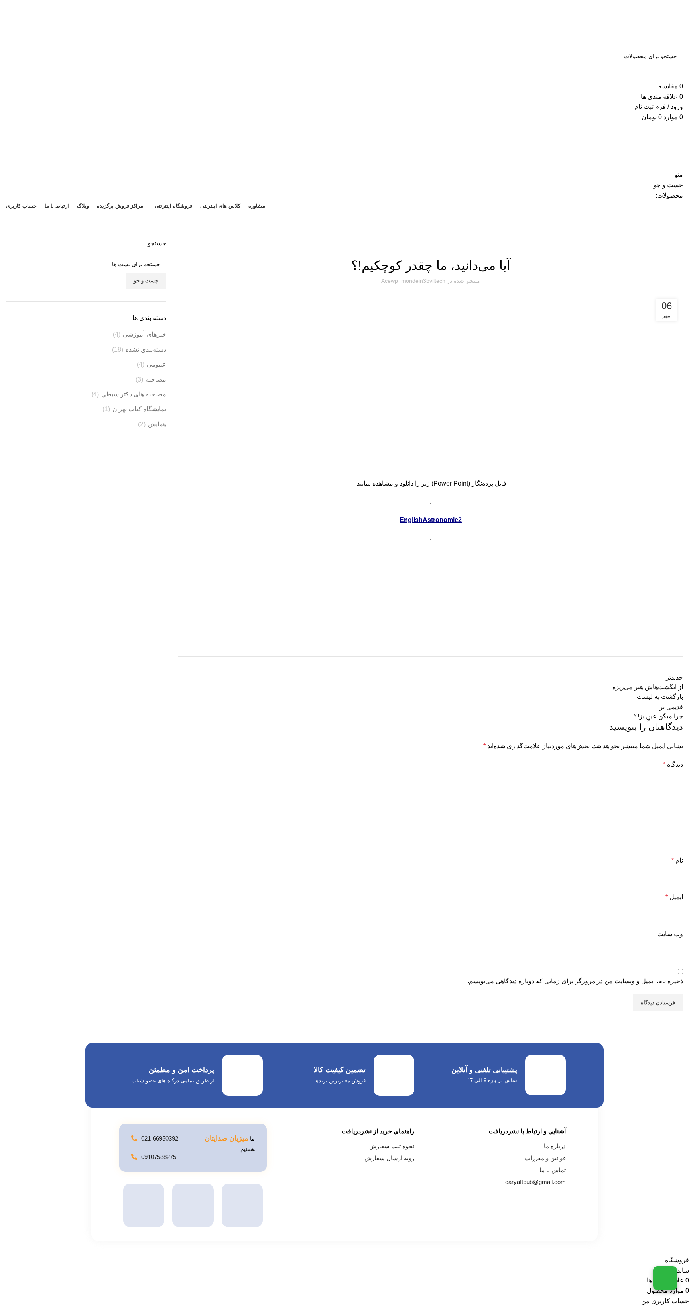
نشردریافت (673, 234)
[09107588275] (134, 1157)
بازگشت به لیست (660, 696)
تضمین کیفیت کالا (340, 1070)
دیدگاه (673, 764)
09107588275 (158, 1156)
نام (677, 860)
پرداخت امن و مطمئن (181, 1070)
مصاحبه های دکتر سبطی (133, 394)
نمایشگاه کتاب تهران (139, 409)
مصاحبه (156, 379)
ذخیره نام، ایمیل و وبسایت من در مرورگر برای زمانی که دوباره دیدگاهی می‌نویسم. (575, 981)
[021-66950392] (134, 1138)
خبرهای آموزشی (144, 334)
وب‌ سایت (670, 934)
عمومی (156, 364)
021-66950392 (159, 1138)
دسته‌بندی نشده (146, 349)
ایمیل (674, 897)
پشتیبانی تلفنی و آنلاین (484, 1070)
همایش (157, 424)
